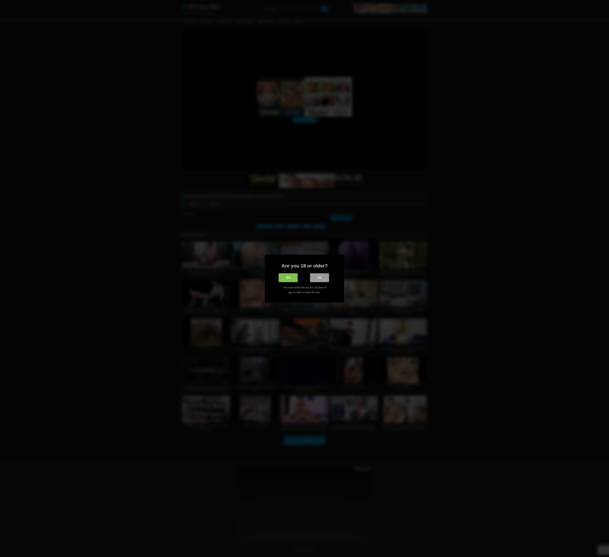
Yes (288, 277)
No (319, 277)
